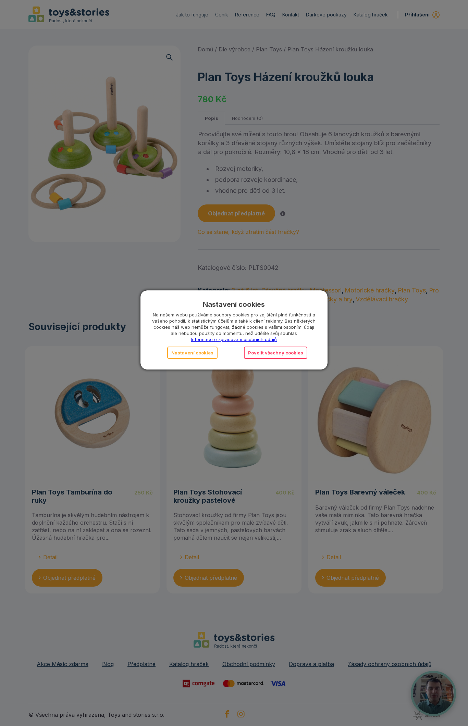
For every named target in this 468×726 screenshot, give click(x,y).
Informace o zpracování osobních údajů (234, 339)
